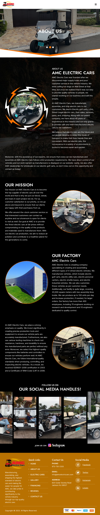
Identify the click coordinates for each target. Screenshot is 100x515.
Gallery (34, 480)
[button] (47, 47)
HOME (33, 464)
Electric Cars (37, 474)
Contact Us (36, 496)
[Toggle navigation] (95, 4)
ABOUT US (35, 469)
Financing (35, 485)
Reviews (34, 491)
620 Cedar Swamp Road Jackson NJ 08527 (61, 482)
